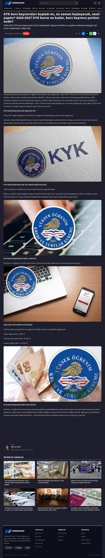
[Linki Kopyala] (98, 33)
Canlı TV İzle (38, 534)
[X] (87, 33)
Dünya (43, 8)
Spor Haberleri (62, 534)
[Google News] (94, 33)
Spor (35, 8)
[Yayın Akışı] (99, 3)
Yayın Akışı (38, 537)
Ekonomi (52, 8)
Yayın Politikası (85, 541)
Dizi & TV (60, 537)
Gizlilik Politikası (86, 544)
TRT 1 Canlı (38, 548)
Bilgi (100, 8)
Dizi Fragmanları (40, 541)
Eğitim (93, 8)
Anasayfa (9, 8)
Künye (83, 534)
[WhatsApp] (90, 33)
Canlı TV (18, 8)
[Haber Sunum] (14, 3)
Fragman (76, 8)
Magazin (61, 8)
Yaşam (85, 8)
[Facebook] (83, 33)
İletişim (83, 537)
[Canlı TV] (95, 3)
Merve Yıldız (16, 448)
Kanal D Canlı (39, 544)
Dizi (68, 8)
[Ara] (76, 3)
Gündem (28, 8)
